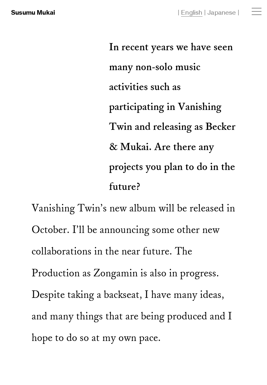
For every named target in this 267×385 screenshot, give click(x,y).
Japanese (221, 12)
